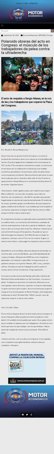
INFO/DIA (42, 35)
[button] (2, 25)
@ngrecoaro (23, 150)
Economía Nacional (30, 35)
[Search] (52, 30)
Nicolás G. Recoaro (12, 150)
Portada (49, 35)
